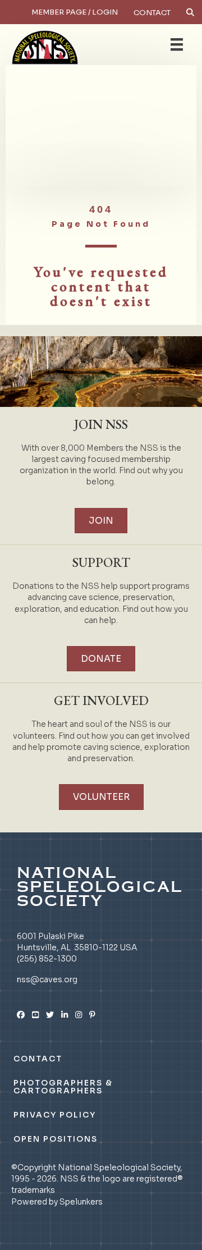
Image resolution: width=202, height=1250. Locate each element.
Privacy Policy (54, 1115)
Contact (152, 12)
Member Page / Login (74, 12)
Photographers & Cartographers (63, 1087)
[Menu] (177, 44)
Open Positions (55, 1139)
